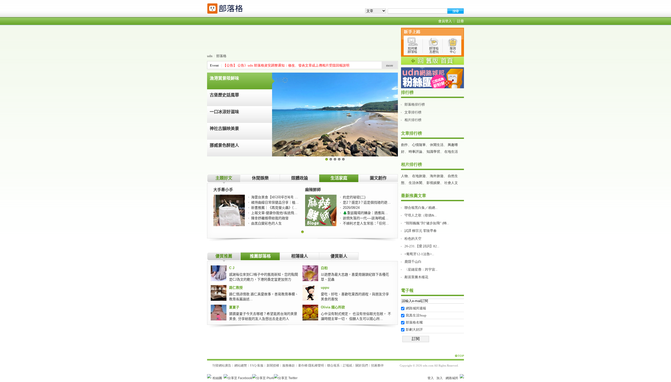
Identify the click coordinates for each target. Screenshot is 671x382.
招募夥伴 (377, 365)
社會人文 (451, 183)
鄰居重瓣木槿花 (416, 277)
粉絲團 (217, 378)
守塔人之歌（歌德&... (420, 215)
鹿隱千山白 (412, 262)
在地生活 (451, 152)
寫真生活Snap (416, 315)
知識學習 (433, 152)
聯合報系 (333, 365)
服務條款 (288, 365)
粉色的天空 (412, 239)
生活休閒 (415, 183)
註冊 (460, 21)
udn (210, 56)
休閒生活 (436, 145)
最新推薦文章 (413, 195)
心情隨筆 (419, 145)
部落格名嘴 (414, 322)
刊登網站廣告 (221, 365)
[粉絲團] (209, 376)
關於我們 (361, 365)
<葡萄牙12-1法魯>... (419, 254)
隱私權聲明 (316, 365)
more (389, 65)
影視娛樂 (433, 183)
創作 (404, 145)
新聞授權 (273, 365)
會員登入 (445, 21)
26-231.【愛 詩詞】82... (421, 246)
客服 (260, 365)
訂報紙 (347, 365)
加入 (439, 378)
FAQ (253, 365)
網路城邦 (452, 378)
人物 (404, 176)
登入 (431, 378)
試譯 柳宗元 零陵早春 (420, 231)
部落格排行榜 (414, 104)
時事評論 (415, 152)
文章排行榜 (412, 112)
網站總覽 (240, 365)
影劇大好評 (414, 329)
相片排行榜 (412, 120)
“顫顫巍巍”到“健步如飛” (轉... (426, 223)
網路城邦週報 (416, 308)
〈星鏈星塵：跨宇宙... (420, 269)
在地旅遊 (419, 176)
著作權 (302, 365)
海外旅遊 (436, 176)
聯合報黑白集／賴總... (420, 208)
